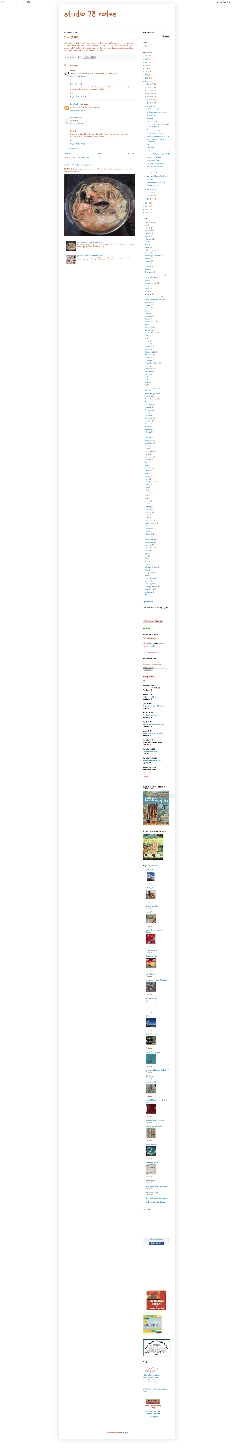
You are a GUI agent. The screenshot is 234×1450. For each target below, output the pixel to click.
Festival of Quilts (150, 333)
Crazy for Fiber (151, 974)
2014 (147, 65)
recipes (147, 470)
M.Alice (148, 1016)
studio (147, 517)
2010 (147, 78)
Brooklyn (147, 253)
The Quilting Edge (151, 956)
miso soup (148, 396)
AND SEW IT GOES (151, 998)
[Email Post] (79, 57)
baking (147, 242)
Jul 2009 (150, 100)
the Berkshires (150, 537)
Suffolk (147, 526)
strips (147, 515)
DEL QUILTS (149, 888)
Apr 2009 (150, 189)
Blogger (125, 1432)
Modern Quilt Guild (151, 399)
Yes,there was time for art (156, 182)
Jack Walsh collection (152, 363)
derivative (148, 305)
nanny (146, 413)
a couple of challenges (154, 157)
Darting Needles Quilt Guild (151, 760)
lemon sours (149, 371)
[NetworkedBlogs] (156, 1239)
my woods (148, 407)
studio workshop (150, 523)
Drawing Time (150, 912)
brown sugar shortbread (153, 255)
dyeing (147, 311)
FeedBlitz (153, 646)
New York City (149, 418)
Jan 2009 (150, 199)
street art (148, 512)
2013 (147, 68)
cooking (147, 291)
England (147, 319)
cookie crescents (150, 286)
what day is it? (152, 122)
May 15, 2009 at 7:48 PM (78, 144)
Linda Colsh (148, 374)
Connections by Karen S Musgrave (156, 980)
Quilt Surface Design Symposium (153, 724)
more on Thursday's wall (155, 166)
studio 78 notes (90, 13)
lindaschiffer (74, 84)
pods (146, 448)
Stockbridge (148, 509)
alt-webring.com (153, 1417)
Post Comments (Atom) (81, 157)
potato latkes (149, 451)
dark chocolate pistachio (153, 297)
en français (148, 316)
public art (148, 460)
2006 (147, 209)
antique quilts (149, 222)
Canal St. (147, 264)
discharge (148, 308)
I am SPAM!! (150, 147)
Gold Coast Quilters (149, 697)
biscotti (147, 247)
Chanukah (148, 267)
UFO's (146, 562)
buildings (147, 261)
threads (147, 551)
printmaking (148, 457)
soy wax (147, 501)
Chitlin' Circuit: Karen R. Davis (155, 1202)
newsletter (148, 421)
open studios (149, 429)
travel (147, 556)
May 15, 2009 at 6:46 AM (78, 76)
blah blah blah (151, 115)
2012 (147, 72)
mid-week (150, 118)
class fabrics (149, 272)
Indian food (148, 360)
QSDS (146, 462)
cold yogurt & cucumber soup (154, 275)
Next (151, 1377)
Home (99, 153)
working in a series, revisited (156, 112)
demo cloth (148, 302)
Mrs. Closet (148, 404)
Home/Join (148, 1411)
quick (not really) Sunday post (156, 109)
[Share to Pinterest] (94, 57)
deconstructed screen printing (154, 300)
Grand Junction (150, 346)
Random (157, 1377)
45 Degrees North (151, 950)
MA (146, 385)
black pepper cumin (151, 250)
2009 (147, 81)
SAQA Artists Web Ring (151, 1375)
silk (146, 490)
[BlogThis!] (86, 57)
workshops (148, 592)
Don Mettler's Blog (152, 1192)
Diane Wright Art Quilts (154, 1126)
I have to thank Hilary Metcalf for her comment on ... (158, 126)
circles (147, 269)
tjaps (146, 553)
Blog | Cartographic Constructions (157, 1198)
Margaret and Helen (152, 906)
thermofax (148, 545)
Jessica (147, 366)
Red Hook (147, 473)
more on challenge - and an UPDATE (158, 154)
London (147, 380)
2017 (147, 56)
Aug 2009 (150, 96)
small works (149, 493)
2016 (147, 59)
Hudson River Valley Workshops (153, 733)
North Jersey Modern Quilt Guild (156, 1186)
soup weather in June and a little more (78, 165)
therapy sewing (150, 542)
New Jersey (148, 415)
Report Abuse (148, 601)
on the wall (150, 170)
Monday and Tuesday (153, 130)
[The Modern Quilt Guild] (152, 1334)
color (146, 280)
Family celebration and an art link (158, 136)
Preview (161, 643)
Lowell (147, 382)
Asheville (147, 236)
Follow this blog (156, 1243)
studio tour (148, 520)
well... (148, 144)
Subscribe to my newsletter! (152, 664)
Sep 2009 (150, 93)
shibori (147, 484)
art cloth (148, 228)
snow (146, 495)
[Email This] (84, 57)
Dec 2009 (150, 84)
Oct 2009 (150, 90)
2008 (147, 203)
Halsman (147, 349)
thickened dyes (149, 548)
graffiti (147, 344)
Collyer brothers (150, 277)
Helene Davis (149, 355)
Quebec (147, 465)
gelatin (147, 341)
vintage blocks (149, 573)
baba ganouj (149, 239)
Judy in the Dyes (151, 1144)
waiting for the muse (153, 1052)
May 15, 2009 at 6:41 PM (78, 124)
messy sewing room (151, 393)
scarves (147, 479)
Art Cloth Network (152, 870)
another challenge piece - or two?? (158, 151)
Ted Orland (148, 534)
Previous (146, 1377)
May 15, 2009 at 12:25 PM (78, 97)
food (146, 338)
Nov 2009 (150, 87)
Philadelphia (148, 443)
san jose (147, 476)
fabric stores (149, 330)
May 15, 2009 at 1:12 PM (77, 110)
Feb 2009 (150, 196)
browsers (148, 258)
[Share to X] (89, 57)
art (146, 225)
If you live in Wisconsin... (155, 173)
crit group (148, 294)
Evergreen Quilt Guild (150, 751)
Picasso (147, 446)
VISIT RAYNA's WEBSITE (150, 652)
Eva (71, 70)
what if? (147, 581)
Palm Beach (148, 432)
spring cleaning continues (155, 133)
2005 (147, 212)
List (153, 1380)
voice (146, 575)
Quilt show (148, 468)
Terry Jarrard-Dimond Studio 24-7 (157, 1070)
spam (146, 504)
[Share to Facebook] (91, 57)
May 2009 (150, 106)
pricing (147, 454)
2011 (146, 75)
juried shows (149, 369)
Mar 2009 (150, 193)
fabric (147, 324)
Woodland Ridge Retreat (150, 715)
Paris (146, 435)
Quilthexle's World (152, 1162)
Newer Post (68, 153)
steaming (148, 506)
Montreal (148, 402)
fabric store (149, 327)
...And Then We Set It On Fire (155, 1120)
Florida (147, 335)
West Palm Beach (150, 578)
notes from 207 (151, 1082)
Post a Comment (73, 149)
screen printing (149, 482)
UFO (146, 559)
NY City (147, 424)
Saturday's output (153, 160)
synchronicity (149, 531)
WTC (146, 595)
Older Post (130, 153)
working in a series (151, 586)
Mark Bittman (150, 1180)
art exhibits (149, 231)
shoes (147, 487)
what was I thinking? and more (157, 176)
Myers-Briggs (149, 410)
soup (146, 498)
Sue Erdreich (74, 117)
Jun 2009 (150, 103)
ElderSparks (149, 1076)
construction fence (151, 283)
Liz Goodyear (149, 377)
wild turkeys (149, 584)
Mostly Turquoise (151, 1034)
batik (146, 244)
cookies (147, 289)
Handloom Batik (150, 352)
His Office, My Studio (77, 104)
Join (149, 1380)
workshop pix (149, 589)
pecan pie (148, 437)
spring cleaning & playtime (155, 163)
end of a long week (153, 185)
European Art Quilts (151, 322)
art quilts (148, 233)
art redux (150, 179)
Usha (146, 570)
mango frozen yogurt (152, 388)
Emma (147, 313)
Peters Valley (149, 440)
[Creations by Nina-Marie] (156, 1309)
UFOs (146, 564)
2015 (147, 62)
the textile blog (150, 539)
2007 (147, 206)
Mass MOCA (148, 391)
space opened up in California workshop (156, 140)
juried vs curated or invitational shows (90, 255)
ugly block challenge (151, 567)
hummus (147, 357)
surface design (149, 529)
